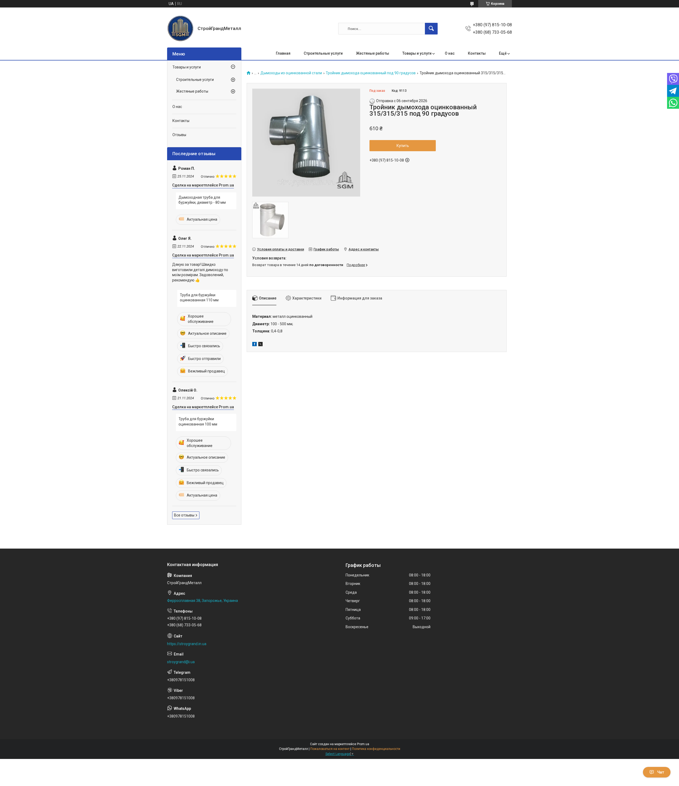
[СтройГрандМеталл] (180, 28)
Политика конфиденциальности (376, 749)
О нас (450, 53)
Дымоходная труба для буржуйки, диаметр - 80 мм (202, 200)
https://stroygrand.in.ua (186, 644)
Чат (660, 772)
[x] (260, 345)
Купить (403, 146)
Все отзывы (184, 515)
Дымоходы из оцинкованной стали (291, 73)
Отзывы (179, 135)
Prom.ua (363, 744)
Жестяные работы (372, 53)
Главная (283, 53)
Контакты (477, 53)
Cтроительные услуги (195, 79)
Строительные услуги (323, 53)
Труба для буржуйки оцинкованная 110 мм (199, 297)
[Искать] (431, 28)
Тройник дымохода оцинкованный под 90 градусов (371, 73)
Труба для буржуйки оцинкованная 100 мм (198, 421)
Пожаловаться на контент (330, 749)
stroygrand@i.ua (181, 662)
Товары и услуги (417, 53)
